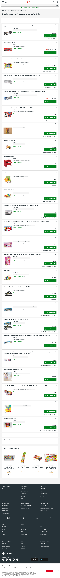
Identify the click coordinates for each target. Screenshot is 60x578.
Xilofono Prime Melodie (9, 189)
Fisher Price (16, 272)
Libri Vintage (4, 531)
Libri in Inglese (4, 529)
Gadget (41, 544)
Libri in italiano (4, 526)
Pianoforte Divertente (9, 156)
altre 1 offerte (54, 54)
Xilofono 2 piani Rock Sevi (10, 140)
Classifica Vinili (24, 534)
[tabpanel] (9, 462)
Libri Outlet (4, 528)
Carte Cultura (23, 493)
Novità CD (23, 528)
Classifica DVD (43, 529)
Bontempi (16, 28)
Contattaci (4, 511)
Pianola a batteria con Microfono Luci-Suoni (14, 59)
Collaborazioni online (44, 495)
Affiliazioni (42, 490)
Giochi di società (5, 544)
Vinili (22, 531)
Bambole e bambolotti (6, 546)
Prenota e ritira (23, 490)
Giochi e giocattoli (5, 540)
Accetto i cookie (49, 571)
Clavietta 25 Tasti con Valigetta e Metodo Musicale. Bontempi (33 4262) (21, 205)
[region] (30, 571)
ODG (15, 420)
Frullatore (6, 173)
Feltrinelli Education (43, 510)
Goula (15, 404)
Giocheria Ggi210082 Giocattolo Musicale (9, 468)
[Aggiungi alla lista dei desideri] (56, 25)
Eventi (3, 490)
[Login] (6, 2)
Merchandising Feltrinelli (44, 541)
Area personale (5, 505)
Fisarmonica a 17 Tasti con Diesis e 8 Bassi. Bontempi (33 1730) (19, 107)
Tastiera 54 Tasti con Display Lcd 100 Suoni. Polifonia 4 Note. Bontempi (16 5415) (23, 75)
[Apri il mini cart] (57, 2)
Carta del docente (24, 495)
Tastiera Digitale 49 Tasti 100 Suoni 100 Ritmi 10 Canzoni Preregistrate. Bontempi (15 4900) (25, 91)
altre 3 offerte (54, 347)
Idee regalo (42, 540)
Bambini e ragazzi (43, 534)
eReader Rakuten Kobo (44, 546)
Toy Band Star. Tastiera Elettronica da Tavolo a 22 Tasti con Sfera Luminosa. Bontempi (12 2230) (27, 221)
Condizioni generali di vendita (26, 505)
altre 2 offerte (54, 38)
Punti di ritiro (23, 496)
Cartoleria (23, 540)
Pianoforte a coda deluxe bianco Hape (13, 369)
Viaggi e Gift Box (43, 543)
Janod (15, 355)
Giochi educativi (5, 543)
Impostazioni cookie (40, 571)
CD (21, 526)
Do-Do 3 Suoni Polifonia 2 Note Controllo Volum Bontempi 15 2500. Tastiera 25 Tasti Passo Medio (27, 335)
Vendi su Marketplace (44, 493)
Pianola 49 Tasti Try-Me (9, 42)
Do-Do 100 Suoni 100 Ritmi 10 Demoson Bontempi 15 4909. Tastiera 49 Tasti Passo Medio (25, 303)
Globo (15, 44)
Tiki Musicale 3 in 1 (8, 402)
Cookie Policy (29, 576)
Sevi (15, 142)
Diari (22, 541)
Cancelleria (23, 544)
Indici (22, 498)
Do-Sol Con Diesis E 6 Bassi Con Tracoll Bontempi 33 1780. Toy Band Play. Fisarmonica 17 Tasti (26, 385)
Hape (15, 158)
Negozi (3, 488)
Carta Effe (23, 488)
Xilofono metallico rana (23, 467)
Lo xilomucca (7, 270)
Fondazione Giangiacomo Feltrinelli (46, 508)
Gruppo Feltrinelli (43, 505)
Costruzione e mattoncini (6, 541)
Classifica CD (23, 529)
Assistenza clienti (5, 510)
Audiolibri (3, 534)
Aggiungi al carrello (51, 35)
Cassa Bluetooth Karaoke (10, 418)
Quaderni (23, 548)
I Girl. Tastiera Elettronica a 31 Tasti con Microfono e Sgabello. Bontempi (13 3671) (23, 254)
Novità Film (42, 528)
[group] (30, 8)
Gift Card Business (43, 491)
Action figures (4, 548)
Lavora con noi (4, 491)
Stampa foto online (24, 499)
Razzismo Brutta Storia (44, 511)
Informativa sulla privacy (25, 508)
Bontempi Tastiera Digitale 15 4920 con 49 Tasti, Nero (16, 319)
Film (41, 526)
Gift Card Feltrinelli (24, 491)
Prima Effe (42, 496)
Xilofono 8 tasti (7, 124)
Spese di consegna (5, 513)
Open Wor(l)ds (23, 546)
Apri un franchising (43, 488)
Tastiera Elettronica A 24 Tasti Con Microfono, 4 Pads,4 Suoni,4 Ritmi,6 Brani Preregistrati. (25, 238)
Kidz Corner (16, 126)
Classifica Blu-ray (43, 531)
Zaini (22, 543)
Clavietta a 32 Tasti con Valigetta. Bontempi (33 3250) (17, 287)
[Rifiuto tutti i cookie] (58, 571)
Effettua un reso (5, 508)
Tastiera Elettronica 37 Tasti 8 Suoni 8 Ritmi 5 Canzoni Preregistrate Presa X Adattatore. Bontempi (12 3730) (28, 25)
